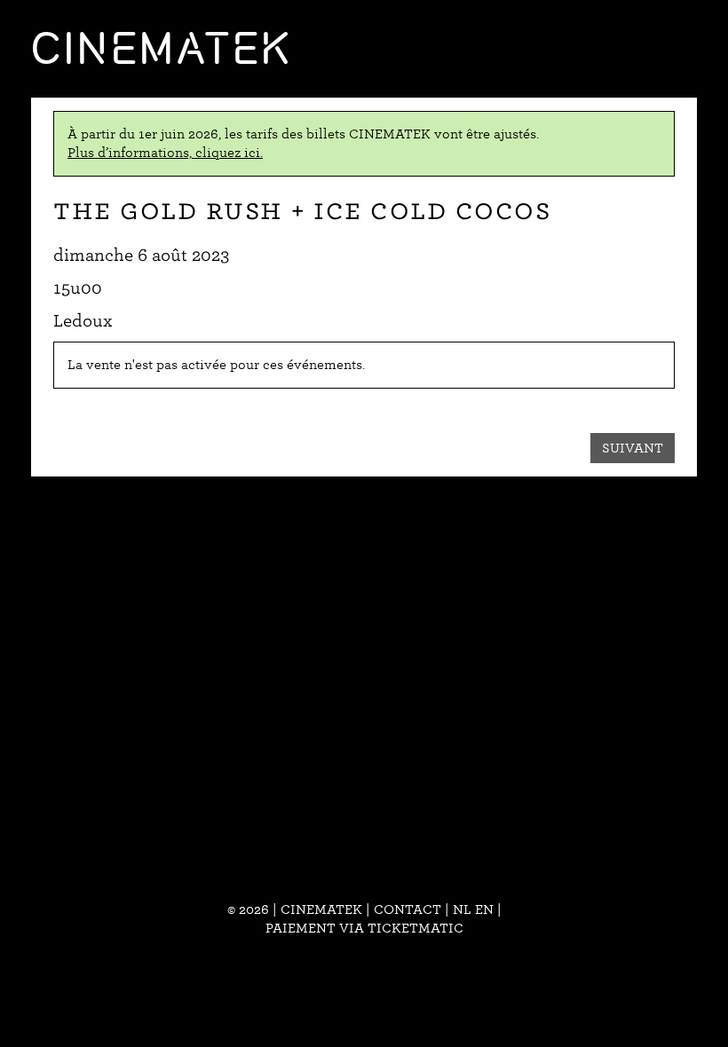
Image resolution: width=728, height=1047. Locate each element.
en (484, 909)
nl (462, 909)
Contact (407, 909)
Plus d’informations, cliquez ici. (165, 153)
